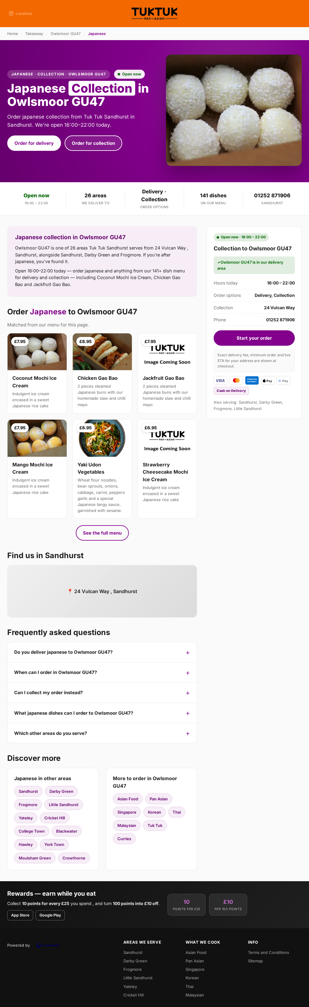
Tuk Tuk (155, 825)
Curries (124, 838)
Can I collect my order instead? (48, 692)
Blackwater (66, 831)
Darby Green (61, 791)
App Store (20, 915)
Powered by (18, 945)
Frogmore (28, 804)
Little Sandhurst (63, 804)
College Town (32, 831)
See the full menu (102, 533)
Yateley (26, 817)
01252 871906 (272, 195)
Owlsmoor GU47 (66, 33)
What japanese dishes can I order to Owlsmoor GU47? (73, 713)
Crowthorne (73, 858)
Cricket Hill (54, 817)
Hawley (26, 844)
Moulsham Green (35, 858)
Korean (154, 812)
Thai (177, 812)
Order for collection (93, 143)
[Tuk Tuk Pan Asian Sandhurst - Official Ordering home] (154, 13)
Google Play (50, 915)
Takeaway (34, 33)
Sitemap (255, 960)
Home (12, 33)
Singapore (126, 812)
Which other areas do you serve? (50, 733)
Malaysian (126, 825)
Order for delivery (34, 143)
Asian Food (127, 798)
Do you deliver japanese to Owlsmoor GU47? (63, 652)
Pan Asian (159, 798)
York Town (54, 844)
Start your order (254, 338)
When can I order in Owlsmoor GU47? (55, 672)
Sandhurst (28, 791)
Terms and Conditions (268, 952)
